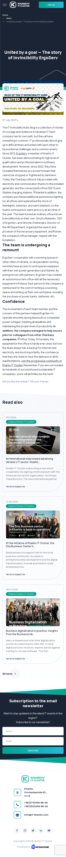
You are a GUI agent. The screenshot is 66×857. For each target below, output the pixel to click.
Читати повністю (15, 486)
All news (7, 674)
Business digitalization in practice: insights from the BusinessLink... (32, 632)
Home (5, 15)
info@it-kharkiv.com (36, 814)
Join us (51, 4)
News (8, 18)
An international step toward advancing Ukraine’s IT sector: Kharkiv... (29, 460)
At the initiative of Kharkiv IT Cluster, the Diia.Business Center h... (30, 544)
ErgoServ (21, 153)
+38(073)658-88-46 (36, 802)
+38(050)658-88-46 (36, 806)
